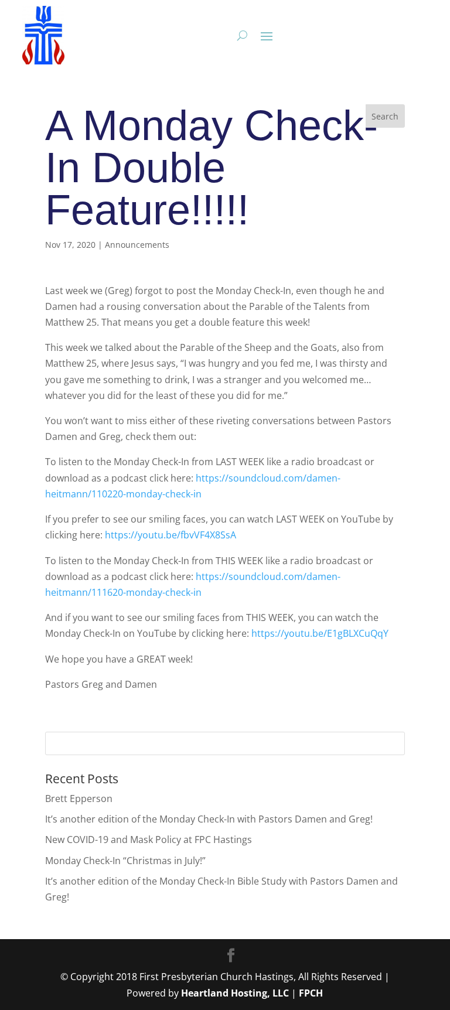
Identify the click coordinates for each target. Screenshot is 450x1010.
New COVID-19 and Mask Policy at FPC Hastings (148, 839)
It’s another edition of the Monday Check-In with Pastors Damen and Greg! (209, 819)
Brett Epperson (78, 798)
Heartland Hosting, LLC (235, 993)
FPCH (311, 993)
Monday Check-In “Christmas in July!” (125, 860)
